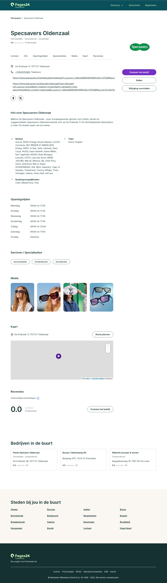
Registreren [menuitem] (150, 5)
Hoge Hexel (125, 528)
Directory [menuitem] (115, 5)
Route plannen (103, 334)
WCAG (78, 571)
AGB (106, 571)
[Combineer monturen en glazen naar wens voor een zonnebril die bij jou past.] (48, 297)
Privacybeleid (68, 571)
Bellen (139, 80)
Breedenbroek (18, 522)
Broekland (125, 522)
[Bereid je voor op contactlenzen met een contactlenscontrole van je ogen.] (75, 297)
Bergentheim (90, 515)
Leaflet (87, 378)
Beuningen (89, 522)
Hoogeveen (16, 528)
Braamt (123, 515)
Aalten (87, 509)
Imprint (113, 571)
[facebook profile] (13, 98)
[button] (58, 356)
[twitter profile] (20, 98)
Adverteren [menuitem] (134, 5)
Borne (123, 509)
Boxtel (50, 528)
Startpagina (16, 18)
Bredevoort (52, 515)
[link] (34, 460)
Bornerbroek (17, 515)
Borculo (51, 509)
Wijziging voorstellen (139, 88)
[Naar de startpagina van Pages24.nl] (20, 5)
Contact (56, 571)
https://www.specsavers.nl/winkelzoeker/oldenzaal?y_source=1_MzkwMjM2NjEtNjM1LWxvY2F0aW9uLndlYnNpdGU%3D (72, 78)
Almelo (14, 509)
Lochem (87, 528)
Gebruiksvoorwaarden (92, 571)
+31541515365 (22, 72)
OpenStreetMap (98, 378)
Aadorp (51, 522)
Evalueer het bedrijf (100, 409)
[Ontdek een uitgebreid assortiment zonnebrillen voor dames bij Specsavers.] (22, 297)
